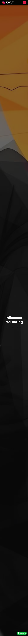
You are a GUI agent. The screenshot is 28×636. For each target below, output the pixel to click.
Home (8, 328)
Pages (13, 328)
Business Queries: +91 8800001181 (24, 2)
